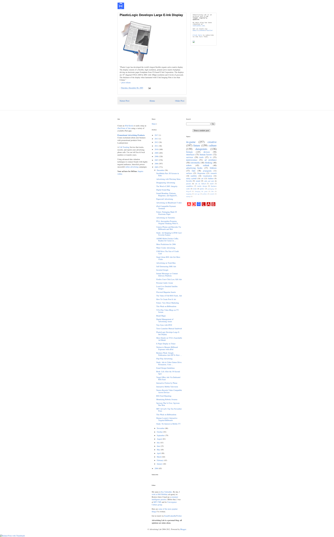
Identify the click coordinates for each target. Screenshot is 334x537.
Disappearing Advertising (165, 182)
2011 (157, 146)
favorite (189, 181)
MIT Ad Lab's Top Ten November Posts (169, 410)
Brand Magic (161, 315)
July (158, 442)
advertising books (194, 167)
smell (212, 184)
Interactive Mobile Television (167, 386)
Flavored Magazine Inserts (166, 292)
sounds (212, 194)
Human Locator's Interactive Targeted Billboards (166, 419)
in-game (191, 142)
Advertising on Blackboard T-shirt (169, 202)
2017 (157, 135)
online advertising (131, 167)
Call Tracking (124, 147)
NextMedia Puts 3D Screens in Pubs (167, 174)
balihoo (211, 178)
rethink (206, 165)
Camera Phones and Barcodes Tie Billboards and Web (168, 228)
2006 (157, 163)
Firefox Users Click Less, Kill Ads (169, 279)
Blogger (183, 529)
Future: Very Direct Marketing (167, 303)
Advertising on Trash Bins (166, 263)
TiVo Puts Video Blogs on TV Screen (167, 311)
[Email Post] (149, 88)
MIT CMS (157, 502)
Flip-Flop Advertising (164, 358)
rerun (194, 189)
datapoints (201, 149)
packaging (211, 189)
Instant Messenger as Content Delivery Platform (167, 274)
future (196, 145)
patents (188, 184)
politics (205, 194)
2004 (157, 468)
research (214, 173)
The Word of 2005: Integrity (166, 186)
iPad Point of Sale (124, 128)
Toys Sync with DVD (164, 325)
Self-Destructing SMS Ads (166, 266)
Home (152, 100)
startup (188, 196)
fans (193, 170)
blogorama (201, 173)
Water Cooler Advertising (165, 248)
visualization (207, 176)
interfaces (190, 154)
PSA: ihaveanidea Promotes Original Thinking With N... (167, 222)
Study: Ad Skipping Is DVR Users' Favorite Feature (169, 234)
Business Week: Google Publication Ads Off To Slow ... (169, 354)
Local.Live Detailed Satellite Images (167, 287)
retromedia (195, 162)
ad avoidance (211, 159)
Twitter (209, 30)
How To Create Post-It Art (166, 299)
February (160, 460)
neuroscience (191, 159)
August (160, 439)
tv (211, 157)
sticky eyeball (191, 178)
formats (189, 151)
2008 (157, 156)
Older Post (179, 100)
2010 (157, 149)
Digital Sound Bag (163, 190)
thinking (208, 162)
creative (212, 142)
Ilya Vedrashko (166, 492)
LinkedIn (201, 30)
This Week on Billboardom (166, 306)
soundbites (189, 186)
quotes (202, 189)
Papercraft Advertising (164, 199)
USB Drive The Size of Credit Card (167, 252)
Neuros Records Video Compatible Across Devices (169, 391)
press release (126, 82)
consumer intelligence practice (165, 498)
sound (198, 181)
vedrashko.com (199, 26)
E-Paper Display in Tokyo (165, 343)
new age (197, 194)
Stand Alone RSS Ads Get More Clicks (168, 258)
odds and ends (209, 181)
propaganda (207, 170)
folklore (213, 167)
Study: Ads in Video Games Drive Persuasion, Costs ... (169, 363)
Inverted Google (162, 270)
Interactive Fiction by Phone (166, 383)
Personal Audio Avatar (164, 283)
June (159, 446)
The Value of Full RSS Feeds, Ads (169, 295)
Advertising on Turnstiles (165, 217)
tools (201, 157)
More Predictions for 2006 (166, 244)
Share (154, 124)
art (202, 178)
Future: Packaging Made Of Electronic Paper (166, 213)
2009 (157, 153)
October (160, 432)
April (159, 453)
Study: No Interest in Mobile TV (168, 424)
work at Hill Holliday (160, 494)
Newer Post (124, 100)
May (159, 449)
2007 (157, 160)
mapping (189, 194)
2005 (157, 167)
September (161, 435)
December (161, 170)
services (189, 157)
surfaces (189, 173)
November (161, 428)
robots (189, 165)
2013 (157, 138)
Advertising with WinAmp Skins (168, 179)
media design (202, 186)
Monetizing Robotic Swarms (166, 399)
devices (207, 151)
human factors (206, 154)
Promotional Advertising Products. (131, 135)
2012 (157, 142)
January (160, 464)
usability (194, 176)
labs (212, 191)
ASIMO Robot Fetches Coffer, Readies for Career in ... (167, 239)
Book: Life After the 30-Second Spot (168, 372)
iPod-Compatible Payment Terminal (166, 207)
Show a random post (201, 131)
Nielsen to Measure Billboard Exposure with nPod (167, 348)
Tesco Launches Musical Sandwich (169, 328)
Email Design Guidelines (165, 368)
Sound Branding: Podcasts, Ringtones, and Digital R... (167, 194)
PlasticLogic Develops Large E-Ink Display (151, 15)
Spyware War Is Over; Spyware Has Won (168, 404)
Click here (197, 35)
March (159, 457)
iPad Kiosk (129, 125)
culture (213, 145)
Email (195, 30)
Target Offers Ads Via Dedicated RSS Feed (168, 378)
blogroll (188, 191)
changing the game (201, 191)
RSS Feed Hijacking (163, 396)
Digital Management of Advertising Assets (164, 320)
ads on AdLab (200, 184)
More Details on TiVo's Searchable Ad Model (169, 339)
